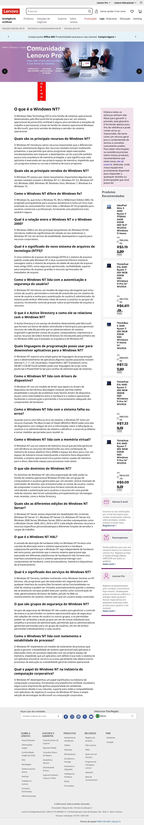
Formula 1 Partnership (27, 790)
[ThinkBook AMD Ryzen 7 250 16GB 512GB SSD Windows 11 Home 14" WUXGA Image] (108, 324)
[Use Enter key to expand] (127, 11)
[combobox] (56, 11)
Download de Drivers (48, 769)
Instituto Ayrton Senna (28, 770)
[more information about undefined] (118, 242)
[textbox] (115, 716)
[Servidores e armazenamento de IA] (62, 28)
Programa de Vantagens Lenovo (90, 764)
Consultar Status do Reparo (50, 754)
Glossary (14, 47)
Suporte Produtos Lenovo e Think (50, 776)
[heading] (123, 219)
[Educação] (131, 18)
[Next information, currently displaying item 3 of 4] (135, 37)
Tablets (67, 745)
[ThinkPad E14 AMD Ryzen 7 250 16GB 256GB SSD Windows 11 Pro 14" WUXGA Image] (108, 383)
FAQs (87, 749)
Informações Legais (27, 746)
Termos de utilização (83, 808)
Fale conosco (90, 745)
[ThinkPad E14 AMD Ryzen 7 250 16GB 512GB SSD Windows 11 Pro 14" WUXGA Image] (108, 265)
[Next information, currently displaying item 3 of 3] (139, 71)
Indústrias (111, 737)
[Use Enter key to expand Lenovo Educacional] (135, 2)
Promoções (69, 786)
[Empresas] (118, 18)
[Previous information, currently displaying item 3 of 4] (8, 37)
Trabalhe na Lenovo (27, 782)
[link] (140, 12)
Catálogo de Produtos (69, 775)
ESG (23, 760)
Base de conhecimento (91, 778)
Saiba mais (120, 312)
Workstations (70, 754)
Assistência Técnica (47, 761)
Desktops (68, 749)
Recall (66, 781)
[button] (141, 2)
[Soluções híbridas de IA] (25, 28)
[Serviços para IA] (81, 28)
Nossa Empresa (28, 740)
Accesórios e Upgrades (69, 768)
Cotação (110, 742)
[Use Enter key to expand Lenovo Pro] (110, 2)
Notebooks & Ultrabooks (69, 739)
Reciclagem (26, 764)
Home (4, 47)
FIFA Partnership (29, 796)
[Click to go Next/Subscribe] (58, 716)
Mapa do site (68, 808)
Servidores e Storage (69, 760)
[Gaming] (143, 18)
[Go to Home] (11, 11)
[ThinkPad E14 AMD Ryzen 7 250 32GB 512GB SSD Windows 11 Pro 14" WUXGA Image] (108, 442)
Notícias (25, 776)
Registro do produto (90, 739)
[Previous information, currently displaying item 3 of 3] (5, 71)
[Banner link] (72, 37)
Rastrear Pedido (49, 748)
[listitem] (117, 230)
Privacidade (56, 808)
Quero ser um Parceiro (91, 755)
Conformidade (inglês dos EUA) (28, 754)
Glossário (89, 772)
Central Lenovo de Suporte (50, 742)
